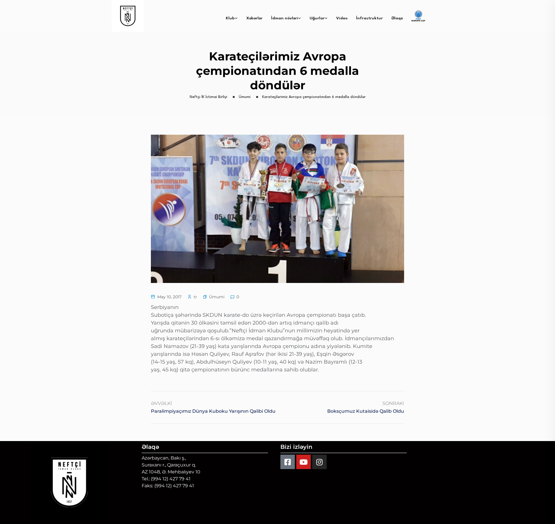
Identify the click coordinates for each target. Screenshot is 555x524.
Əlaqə (397, 18)
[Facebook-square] (287, 462)
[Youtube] (303, 462)
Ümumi (217, 296)
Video (341, 18)
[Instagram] (319, 462)
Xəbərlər (254, 18)
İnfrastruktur (369, 18)
